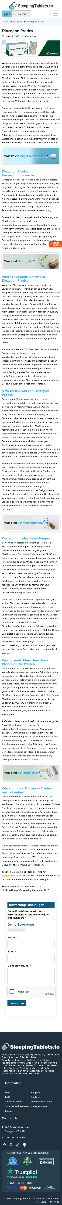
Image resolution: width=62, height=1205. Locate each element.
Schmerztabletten (30, 522)
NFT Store (41, 1201)
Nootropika (25, 261)
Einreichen (17, 1003)
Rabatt (9, 1110)
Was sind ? (19, 261)
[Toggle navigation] (55, 14)
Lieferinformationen (41, 1101)
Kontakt (35, 1096)
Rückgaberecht (39, 1106)
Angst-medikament (33, 156)
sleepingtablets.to (11, 875)
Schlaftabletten (28, 772)
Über (7, 1092)
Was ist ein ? (26, 156)
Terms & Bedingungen (17, 1105)
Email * (11, 951)
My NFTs (54, 1201)
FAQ (7, 1096)
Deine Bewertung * (19, 965)
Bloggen (35, 1092)
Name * (12, 937)
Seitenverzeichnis (14, 1101)
